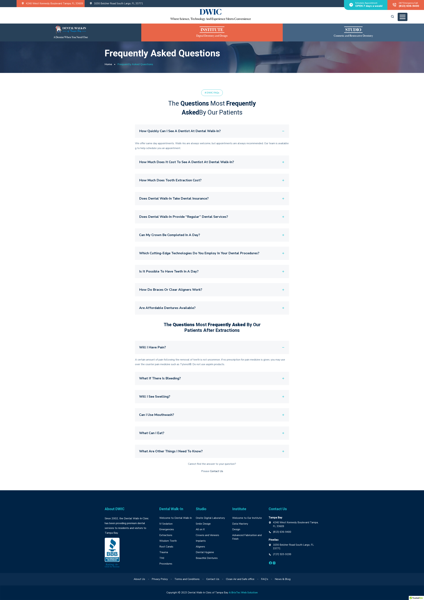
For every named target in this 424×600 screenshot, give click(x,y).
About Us (139, 579)
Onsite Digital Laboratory (210, 518)
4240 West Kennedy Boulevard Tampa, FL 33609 (54, 3)
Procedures (165, 563)
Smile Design (203, 523)
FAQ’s (264, 579)
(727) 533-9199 (282, 554)
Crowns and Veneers (207, 535)
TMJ (161, 558)
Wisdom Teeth (168, 540)
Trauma (163, 552)
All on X (200, 529)
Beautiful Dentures (207, 558)
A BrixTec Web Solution (243, 592)
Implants (201, 540)
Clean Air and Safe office (240, 579)
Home (108, 64)
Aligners (200, 546)
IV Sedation (166, 523)
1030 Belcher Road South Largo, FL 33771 (118, 3)
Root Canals (166, 546)
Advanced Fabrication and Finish (247, 537)
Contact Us (216, 471)
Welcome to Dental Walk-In (175, 518)
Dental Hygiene (205, 552)
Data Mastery (240, 523)
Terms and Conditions (187, 579)
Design (236, 529)
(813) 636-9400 (282, 532)
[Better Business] (112, 553)
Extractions (165, 535)
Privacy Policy (160, 579)
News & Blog (283, 579)
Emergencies (166, 529)
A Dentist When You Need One (70, 37)
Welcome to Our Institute (247, 518)
